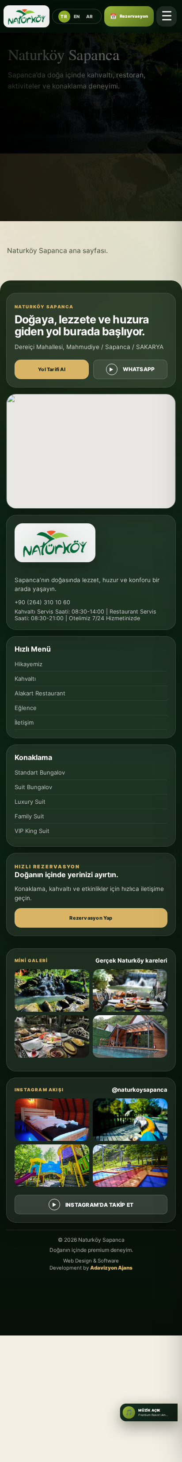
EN (77, 16)
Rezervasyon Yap (90, 918)
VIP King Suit (32, 830)
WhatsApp (139, 369)
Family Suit (29, 816)
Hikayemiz (28, 664)
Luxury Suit (30, 801)
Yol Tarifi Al (51, 369)
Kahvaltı (25, 678)
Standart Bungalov (40, 772)
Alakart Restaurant (40, 693)
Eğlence (26, 707)
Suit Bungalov (33, 786)
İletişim (24, 722)
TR (64, 16)
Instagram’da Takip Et (99, 1204)
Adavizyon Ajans (111, 1268)
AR (89, 16)
